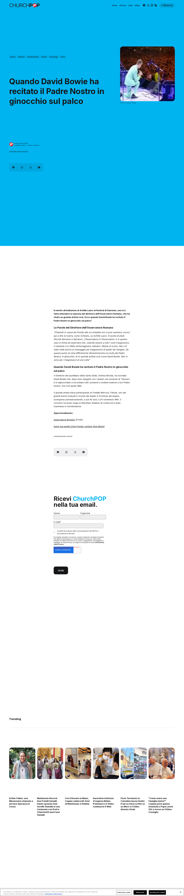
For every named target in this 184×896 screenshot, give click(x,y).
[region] (92, 892)
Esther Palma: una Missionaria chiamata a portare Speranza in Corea (21, 802)
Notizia (44, 57)
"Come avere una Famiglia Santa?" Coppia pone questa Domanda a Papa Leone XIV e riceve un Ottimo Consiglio (161, 805)
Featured (21, 57)
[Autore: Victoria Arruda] (96, 775)
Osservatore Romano (64, 419)
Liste (130, 5)
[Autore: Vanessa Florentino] (12, 775)
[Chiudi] (180, 892)
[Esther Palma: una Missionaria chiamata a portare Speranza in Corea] (22, 763)
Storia (63, 57)
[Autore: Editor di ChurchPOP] (11, 144)
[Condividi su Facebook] (13, 167)
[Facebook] (144, 5)
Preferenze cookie (123, 892)
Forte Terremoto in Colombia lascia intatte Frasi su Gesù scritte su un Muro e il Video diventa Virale (133, 804)
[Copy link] (39, 167)
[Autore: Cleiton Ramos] (40, 775)
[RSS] (156, 5)
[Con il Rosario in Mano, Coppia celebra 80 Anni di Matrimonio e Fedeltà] (78, 763)
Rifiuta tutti (140, 892)
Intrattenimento (33, 57)
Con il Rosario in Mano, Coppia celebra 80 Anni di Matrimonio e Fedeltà (77, 801)
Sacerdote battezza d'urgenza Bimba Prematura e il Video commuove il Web (103, 802)
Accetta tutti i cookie (157, 892)
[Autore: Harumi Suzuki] (124, 775)
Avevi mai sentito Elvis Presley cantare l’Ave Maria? (79, 426)
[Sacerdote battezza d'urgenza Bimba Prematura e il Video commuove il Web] (106, 763)
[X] (148, 5)
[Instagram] (152, 5)
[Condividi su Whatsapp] (22, 167)
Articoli (122, 5)
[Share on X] (30, 167)
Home (114, 5)
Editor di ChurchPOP (21, 143)
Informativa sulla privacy (53, 894)
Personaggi (53, 57)
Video (137, 5)
